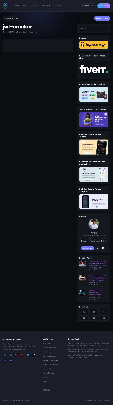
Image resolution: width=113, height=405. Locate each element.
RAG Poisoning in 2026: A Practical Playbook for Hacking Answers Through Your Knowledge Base (98, 278)
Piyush (94, 233)
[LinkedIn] (94, 311)
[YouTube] (84, 318)
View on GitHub (102, 18)
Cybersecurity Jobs (49, 348)
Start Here (46, 343)
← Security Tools (11, 18)
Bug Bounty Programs (50, 356)
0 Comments (93, 270)
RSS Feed (46, 390)
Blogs (45, 377)
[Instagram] (103, 311)
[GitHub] (103, 318)
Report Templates (49, 373)
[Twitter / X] (84, 311)
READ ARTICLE (87, 248)
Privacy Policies (90, 400)
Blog (24, 6)
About (45, 382)
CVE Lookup (47, 352)
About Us (33, 6)
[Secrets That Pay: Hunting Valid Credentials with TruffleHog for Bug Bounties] (83, 293)
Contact (45, 386)
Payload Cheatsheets (50, 365)
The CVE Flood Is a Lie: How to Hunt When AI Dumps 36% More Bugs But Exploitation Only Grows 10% (98, 263)
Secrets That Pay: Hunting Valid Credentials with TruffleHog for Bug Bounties (96, 293)
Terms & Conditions (103, 400)
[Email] (10, 360)
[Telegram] (94, 318)
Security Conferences (50, 360)
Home (17, 6)
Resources (45, 6)
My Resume (58, 6)
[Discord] (5, 360)
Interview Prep (48, 369)
